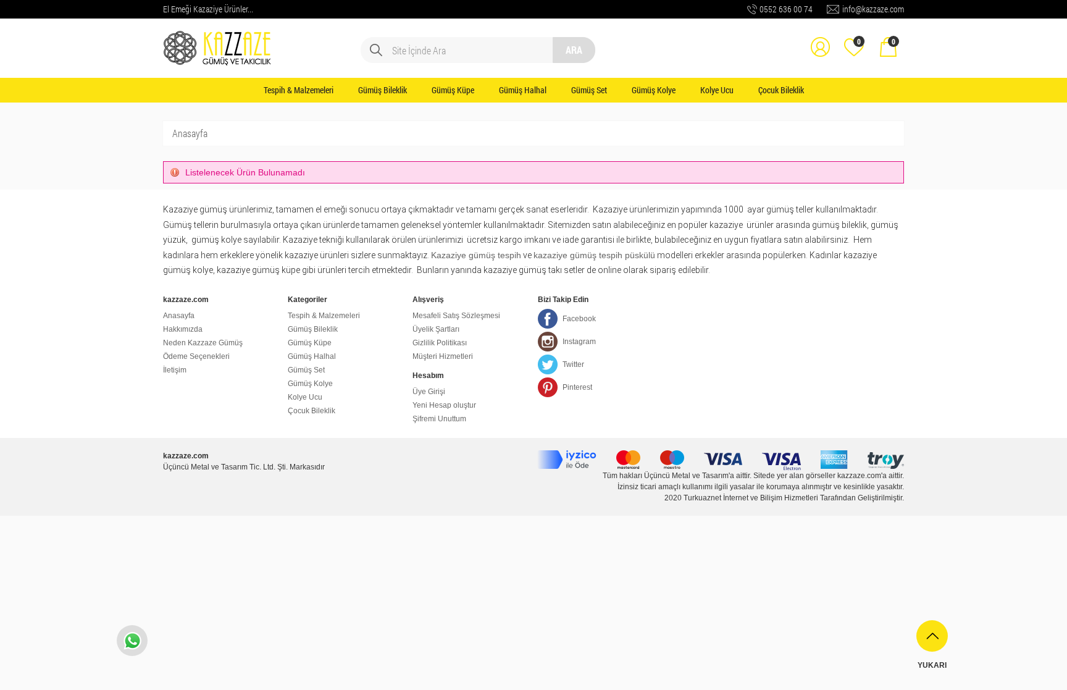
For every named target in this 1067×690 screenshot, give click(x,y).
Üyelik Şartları (435, 329)
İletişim (174, 370)
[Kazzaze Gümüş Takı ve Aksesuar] (218, 38)
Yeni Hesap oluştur (444, 405)
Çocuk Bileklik (781, 90)
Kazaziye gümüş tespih (476, 255)
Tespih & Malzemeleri (298, 90)
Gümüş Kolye (654, 90)
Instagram (579, 341)
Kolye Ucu (717, 90)
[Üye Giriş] (820, 38)
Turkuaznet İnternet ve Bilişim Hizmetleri (751, 498)
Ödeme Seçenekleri (196, 356)
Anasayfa (189, 133)
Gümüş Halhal (522, 90)
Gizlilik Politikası (439, 343)
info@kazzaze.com (873, 9)
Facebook (579, 318)
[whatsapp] (132, 640)
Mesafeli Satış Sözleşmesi (456, 315)
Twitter (573, 364)
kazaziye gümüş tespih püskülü (594, 255)
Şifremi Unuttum (439, 418)
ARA (574, 49)
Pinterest (577, 387)
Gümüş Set (589, 90)
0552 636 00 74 (786, 9)
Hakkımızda (183, 329)
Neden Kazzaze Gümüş (203, 343)
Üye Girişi (428, 391)
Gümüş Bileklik (382, 90)
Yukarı (932, 665)
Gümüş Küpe (453, 90)
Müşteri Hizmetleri (442, 356)
